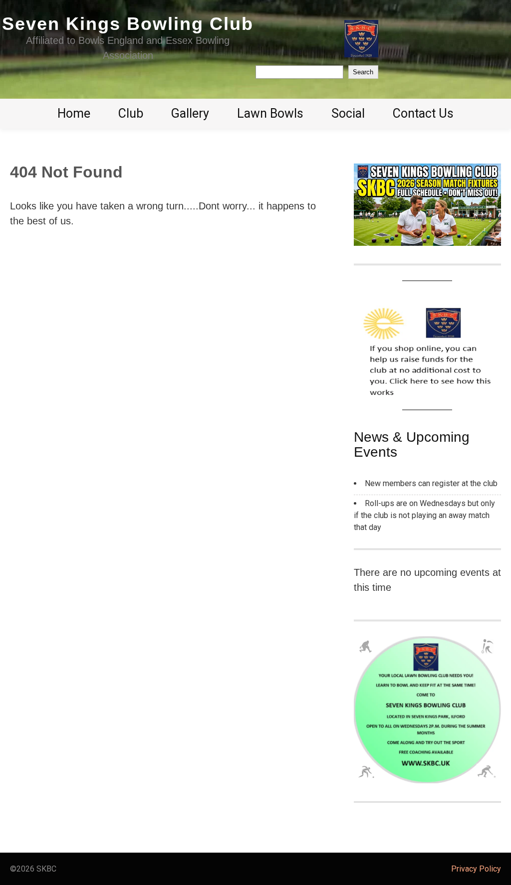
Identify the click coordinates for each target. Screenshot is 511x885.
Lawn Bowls (270, 113)
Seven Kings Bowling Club (128, 23)
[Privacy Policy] (255, 869)
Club (130, 113)
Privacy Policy (476, 869)
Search (363, 72)
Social (348, 113)
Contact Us (423, 113)
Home (73, 113)
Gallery (190, 113)
